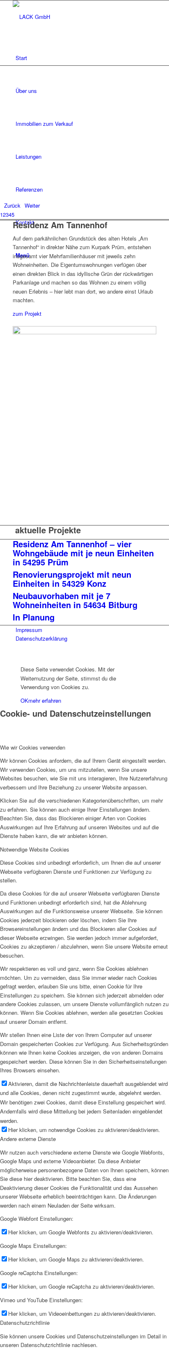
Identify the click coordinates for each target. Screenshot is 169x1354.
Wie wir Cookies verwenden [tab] (32, 747)
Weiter (32, 205)
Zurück (12, 205)
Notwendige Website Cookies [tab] (34, 849)
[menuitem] (86, 58)
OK (24, 700)
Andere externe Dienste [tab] (28, 1139)
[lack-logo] (74, 17)
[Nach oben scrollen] (2, 656)
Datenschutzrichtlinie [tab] (25, 1322)
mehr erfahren (44, 700)
